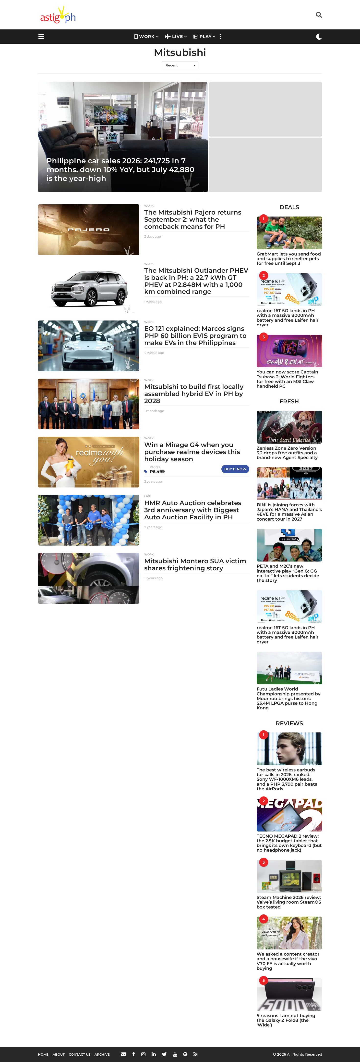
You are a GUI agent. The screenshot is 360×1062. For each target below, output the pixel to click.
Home (43, 1054)
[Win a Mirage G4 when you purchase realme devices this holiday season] (88, 462)
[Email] (123, 1054)
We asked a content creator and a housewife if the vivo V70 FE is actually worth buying (288, 961)
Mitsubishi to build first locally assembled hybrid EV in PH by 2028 (193, 394)
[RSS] (195, 1054)
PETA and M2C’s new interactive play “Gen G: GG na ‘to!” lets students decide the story (288, 573)
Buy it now (235, 469)
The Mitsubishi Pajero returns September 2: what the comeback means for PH (192, 219)
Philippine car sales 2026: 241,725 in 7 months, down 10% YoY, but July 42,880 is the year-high (120, 169)
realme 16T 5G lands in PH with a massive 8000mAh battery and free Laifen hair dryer (288, 318)
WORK (147, 36)
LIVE (177, 36)
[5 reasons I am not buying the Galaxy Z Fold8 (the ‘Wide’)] (289, 994)
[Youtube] (175, 1054)
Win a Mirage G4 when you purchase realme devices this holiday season (192, 452)
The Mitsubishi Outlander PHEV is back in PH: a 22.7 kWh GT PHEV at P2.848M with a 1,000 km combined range (196, 281)
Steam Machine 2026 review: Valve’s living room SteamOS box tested (289, 902)
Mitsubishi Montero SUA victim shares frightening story (195, 564)
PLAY (206, 36)
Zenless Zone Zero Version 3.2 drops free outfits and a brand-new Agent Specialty (287, 453)
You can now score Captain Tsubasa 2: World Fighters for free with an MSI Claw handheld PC (287, 379)
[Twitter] (164, 1054)
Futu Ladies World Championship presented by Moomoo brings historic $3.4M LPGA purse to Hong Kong (288, 698)
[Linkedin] (154, 1054)
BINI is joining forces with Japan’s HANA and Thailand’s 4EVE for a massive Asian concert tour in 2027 (289, 512)
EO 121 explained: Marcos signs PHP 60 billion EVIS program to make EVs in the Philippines (195, 335)
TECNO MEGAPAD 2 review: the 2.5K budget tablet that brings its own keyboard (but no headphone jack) (289, 843)
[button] (319, 15)
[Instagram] (143, 1054)
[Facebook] (133, 1054)
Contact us (79, 1054)
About (59, 1054)
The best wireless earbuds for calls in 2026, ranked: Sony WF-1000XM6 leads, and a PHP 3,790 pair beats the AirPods (287, 779)
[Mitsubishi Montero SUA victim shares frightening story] (88, 578)
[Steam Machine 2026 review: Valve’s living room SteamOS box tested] (289, 876)
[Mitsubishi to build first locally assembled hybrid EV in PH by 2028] (88, 404)
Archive (102, 1054)
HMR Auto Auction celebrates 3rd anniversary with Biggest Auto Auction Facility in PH (192, 510)
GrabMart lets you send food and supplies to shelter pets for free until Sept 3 (289, 258)
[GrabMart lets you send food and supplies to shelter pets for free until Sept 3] (289, 233)
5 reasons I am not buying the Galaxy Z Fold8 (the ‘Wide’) (286, 1020)
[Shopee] (185, 1054)
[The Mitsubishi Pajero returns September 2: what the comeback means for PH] (88, 229)
